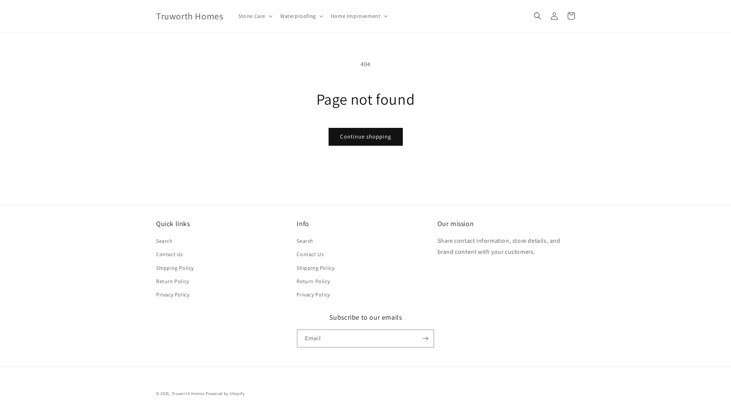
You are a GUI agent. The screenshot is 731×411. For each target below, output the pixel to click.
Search (164, 240)
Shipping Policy (175, 267)
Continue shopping (365, 136)
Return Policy (172, 281)
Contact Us (169, 254)
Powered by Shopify (225, 393)
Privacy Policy (172, 294)
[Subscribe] (425, 338)
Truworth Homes (188, 393)
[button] (255, 16)
